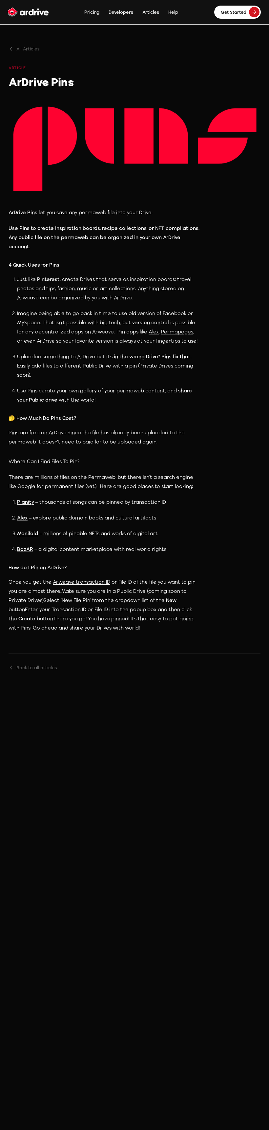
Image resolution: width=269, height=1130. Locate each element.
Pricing (91, 12)
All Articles (28, 48)
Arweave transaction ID (81, 582)
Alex (154, 332)
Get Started (233, 12)
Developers (121, 12)
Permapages (177, 332)
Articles (150, 12)
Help (173, 12)
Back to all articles (36, 667)
